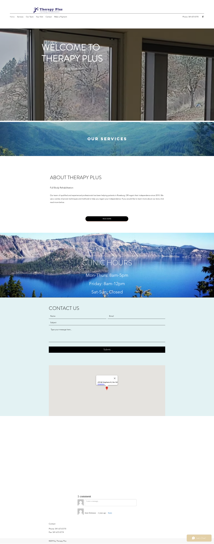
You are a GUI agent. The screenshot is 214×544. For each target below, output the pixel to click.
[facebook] (203, 16)
